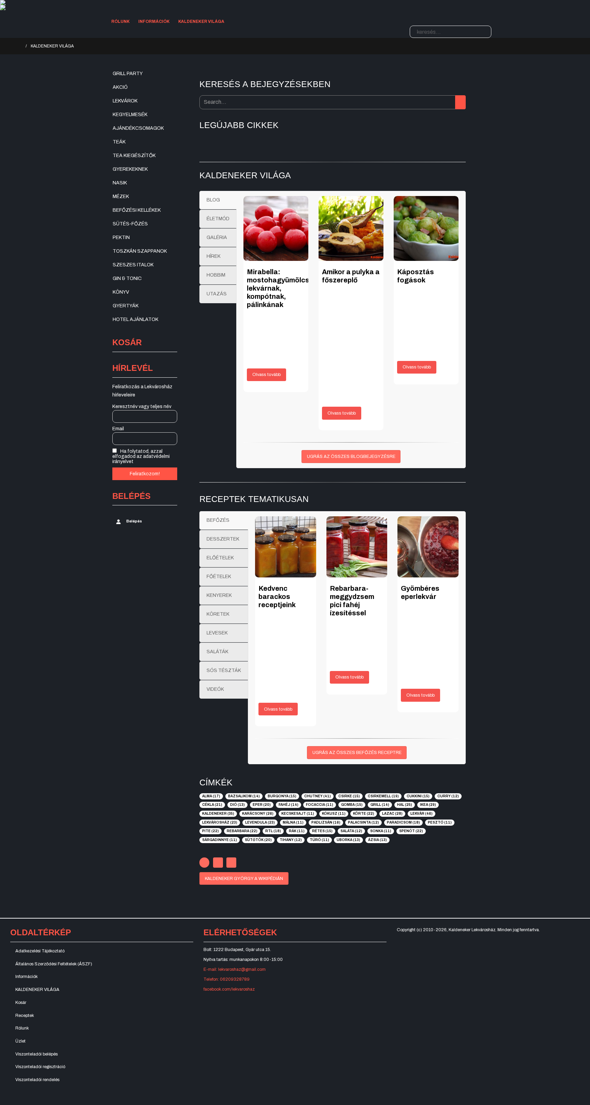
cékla (212, 805)
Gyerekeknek (130, 169)
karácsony (257, 813)
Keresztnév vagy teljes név (141, 406)
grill (379, 805)
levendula (260, 822)
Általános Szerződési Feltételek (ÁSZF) (53, 964)
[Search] (484, 32)
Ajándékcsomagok (138, 128)
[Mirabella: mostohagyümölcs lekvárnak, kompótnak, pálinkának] (275, 228)
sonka (380, 831)
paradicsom (403, 822)
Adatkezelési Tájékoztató (40, 951)
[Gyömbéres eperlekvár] (428, 546)
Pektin (121, 237)
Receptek (24, 1015)
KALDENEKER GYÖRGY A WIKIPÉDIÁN (244, 878)
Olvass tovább (266, 374)
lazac (392, 813)
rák (297, 831)
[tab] (218, 200)
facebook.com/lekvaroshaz (229, 989)
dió (237, 805)
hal (404, 805)
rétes (322, 831)
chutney (317, 796)
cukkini (418, 796)
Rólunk (120, 21)
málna (293, 822)
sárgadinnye (219, 840)
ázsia (377, 840)
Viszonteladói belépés (36, 1054)
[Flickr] (231, 862)
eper (262, 805)
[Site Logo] (179, 2)
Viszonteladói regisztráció (40, 1066)
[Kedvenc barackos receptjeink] (285, 546)
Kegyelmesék (130, 114)
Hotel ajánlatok (135, 319)
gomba (352, 805)
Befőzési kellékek (137, 210)
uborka (348, 840)
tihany (291, 840)
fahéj (288, 805)
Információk (154, 21)
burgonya (282, 796)
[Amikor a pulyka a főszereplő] (351, 228)
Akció (120, 87)
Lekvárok (125, 100)
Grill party (128, 73)
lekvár (421, 813)
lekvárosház (219, 822)
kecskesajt (297, 813)
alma (211, 796)
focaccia (319, 805)
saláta (351, 831)
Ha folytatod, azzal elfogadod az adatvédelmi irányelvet (141, 456)
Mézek (121, 196)
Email (118, 428)
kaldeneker (218, 813)
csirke (349, 796)
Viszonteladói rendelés (37, 1079)
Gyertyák (126, 305)
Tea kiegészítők (134, 155)
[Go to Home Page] (19, 46)
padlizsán (325, 822)
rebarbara (242, 831)
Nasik (120, 182)
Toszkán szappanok (140, 251)
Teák (119, 141)
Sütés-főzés (130, 223)
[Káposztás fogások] (426, 228)
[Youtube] (218, 862)
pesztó (440, 822)
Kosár (20, 1002)
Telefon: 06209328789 (226, 979)
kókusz (334, 813)
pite (210, 831)
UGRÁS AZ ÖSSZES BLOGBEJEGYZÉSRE (351, 456)
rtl (273, 831)
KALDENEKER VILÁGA (201, 21)
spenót (411, 831)
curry (448, 796)
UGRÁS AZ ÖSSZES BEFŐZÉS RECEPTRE (357, 752)
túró (319, 840)
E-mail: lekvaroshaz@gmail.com (234, 969)
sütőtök (258, 840)
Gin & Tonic (127, 278)
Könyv (121, 292)
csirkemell (383, 796)
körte (363, 813)
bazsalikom (244, 796)
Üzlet (20, 1041)
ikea (428, 805)
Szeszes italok (133, 264)
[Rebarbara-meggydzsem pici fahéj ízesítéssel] (357, 546)
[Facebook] (204, 862)
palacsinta (363, 822)
